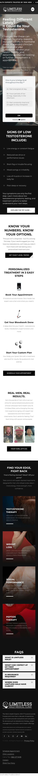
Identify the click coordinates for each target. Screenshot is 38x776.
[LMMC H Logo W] (17, 702)
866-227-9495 (16, 757)
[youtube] (21, 736)
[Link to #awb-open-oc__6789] (32, 9)
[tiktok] (17, 736)
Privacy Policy (29, 741)
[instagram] (13, 736)
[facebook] (4, 736)
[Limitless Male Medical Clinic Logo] (13, 7)
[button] (19, 658)
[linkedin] (26, 736)
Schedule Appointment (11, 751)
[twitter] (8, 736)
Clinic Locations (8, 754)
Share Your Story (9, 763)
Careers (5, 760)
